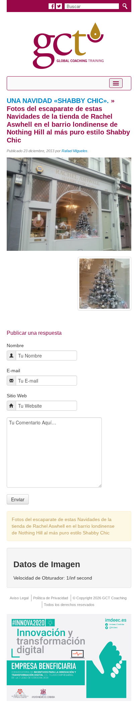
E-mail (13, 370)
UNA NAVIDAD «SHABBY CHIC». (58, 100)
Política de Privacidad (50, 598)
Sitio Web (17, 395)
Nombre (15, 345)
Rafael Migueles (74, 151)
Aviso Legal (19, 598)
